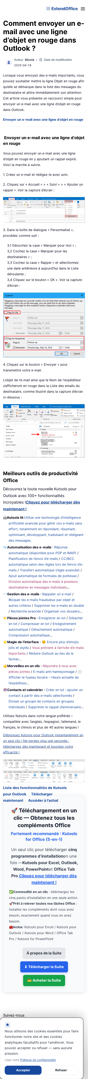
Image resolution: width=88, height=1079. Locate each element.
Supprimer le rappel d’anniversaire (54, 707)
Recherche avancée (26, 611)
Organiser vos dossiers (62, 611)
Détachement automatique (51, 629)
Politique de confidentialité (38, 1060)
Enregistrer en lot (52, 618)
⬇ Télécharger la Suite (44, 961)
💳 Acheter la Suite (44, 974)
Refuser (61, 1070)
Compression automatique (29, 635)
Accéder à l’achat (43, 794)
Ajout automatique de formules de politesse (43, 576)
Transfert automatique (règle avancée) (50, 570)
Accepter (23, 1070)
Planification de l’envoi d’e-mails (33, 559)
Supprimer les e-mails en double (59, 605)
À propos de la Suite (44, 947)
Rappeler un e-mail (56, 594)
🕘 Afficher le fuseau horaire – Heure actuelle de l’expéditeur (45, 677)
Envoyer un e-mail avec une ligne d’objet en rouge (43, 119)
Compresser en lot (35, 624)
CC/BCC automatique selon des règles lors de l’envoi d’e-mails (46, 564)
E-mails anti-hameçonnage (53, 672)
